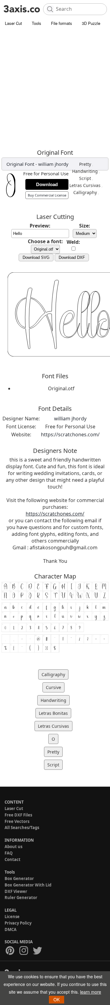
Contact (12, 859)
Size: (84, 225)
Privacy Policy (18, 923)
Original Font (20, 164)
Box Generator (19, 878)
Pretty (85, 164)
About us (13, 846)
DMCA (10, 929)
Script (85, 178)
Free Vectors (17, 821)
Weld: (73, 242)
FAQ (9, 853)
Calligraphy (85, 192)
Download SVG (36, 257)
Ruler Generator (21, 897)
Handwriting (85, 171)
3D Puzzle (91, 23)
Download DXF (72, 257)
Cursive (53, 687)
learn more (90, 992)
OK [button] (56, 999)
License (12, 916)
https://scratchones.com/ (70, 434)
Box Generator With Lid (28, 885)
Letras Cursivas (85, 185)
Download (47, 184)
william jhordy (53, 164)
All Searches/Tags (22, 827)
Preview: (40, 225)
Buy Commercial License (47, 195)
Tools (36, 23)
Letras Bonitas (53, 713)
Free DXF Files (18, 815)
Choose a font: (45, 241)
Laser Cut (13, 23)
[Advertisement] (55, 87)
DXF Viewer (16, 891)
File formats (61, 23)
